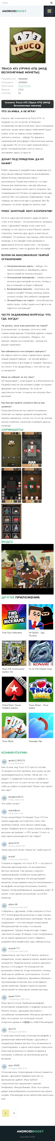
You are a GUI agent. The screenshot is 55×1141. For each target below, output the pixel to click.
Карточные (24, 85)
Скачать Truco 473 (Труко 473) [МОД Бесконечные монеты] (27, 104)
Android (14, 11)
